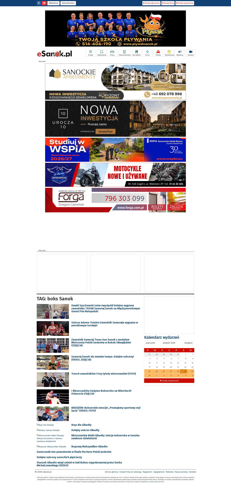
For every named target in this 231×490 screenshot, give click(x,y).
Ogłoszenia (101, 55)
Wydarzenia (169, 55)
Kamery (191, 55)
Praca (112, 55)
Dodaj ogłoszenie (152, 3)
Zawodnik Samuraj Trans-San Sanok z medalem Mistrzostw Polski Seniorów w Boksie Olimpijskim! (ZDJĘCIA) (101, 342)
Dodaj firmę (169, 3)
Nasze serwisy (181, 472)
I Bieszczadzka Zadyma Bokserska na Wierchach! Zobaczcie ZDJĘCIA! (101, 392)
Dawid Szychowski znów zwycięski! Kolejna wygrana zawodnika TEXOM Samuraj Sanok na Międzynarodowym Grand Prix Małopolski (105, 308)
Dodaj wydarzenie (185, 3)
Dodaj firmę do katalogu (130, 472)
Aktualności (68, 3)
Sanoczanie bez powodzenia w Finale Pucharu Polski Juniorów (74, 451)
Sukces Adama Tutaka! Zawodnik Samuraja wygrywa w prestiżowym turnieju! (104, 324)
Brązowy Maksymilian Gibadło (89, 446)
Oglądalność (159, 472)
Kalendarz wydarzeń (161, 337)
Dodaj (90, 55)
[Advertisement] (115, 230)
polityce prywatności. (157, 482)
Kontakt (192, 472)
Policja (158, 55)
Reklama (53, 3)
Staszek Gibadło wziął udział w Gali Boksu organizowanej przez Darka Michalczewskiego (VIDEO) (79, 464)
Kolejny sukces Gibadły (85, 430)
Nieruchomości (125, 55)
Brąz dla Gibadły (81, 424)
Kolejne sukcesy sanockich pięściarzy (59, 457)
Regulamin (147, 472)
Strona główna (111, 472)
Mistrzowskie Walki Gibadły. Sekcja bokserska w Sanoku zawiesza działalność (105, 437)
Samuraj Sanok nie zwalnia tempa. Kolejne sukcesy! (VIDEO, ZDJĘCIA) (102, 358)
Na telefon (136, 55)
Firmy (147, 55)
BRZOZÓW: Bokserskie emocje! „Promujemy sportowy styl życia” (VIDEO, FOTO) (105, 409)
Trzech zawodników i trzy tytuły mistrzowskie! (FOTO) (103, 373)
